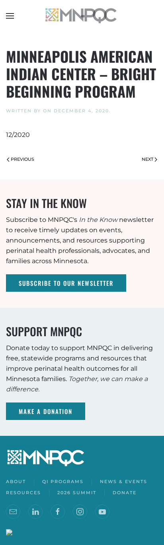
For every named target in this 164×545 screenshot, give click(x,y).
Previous (22, 159)
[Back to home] (82, 16)
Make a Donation (45, 411)
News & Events (123, 481)
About (16, 481)
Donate (125, 492)
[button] (10, 16)
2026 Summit (76, 492)
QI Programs (63, 481)
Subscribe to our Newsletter (66, 283)
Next (147, 159)
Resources (23, 492)
